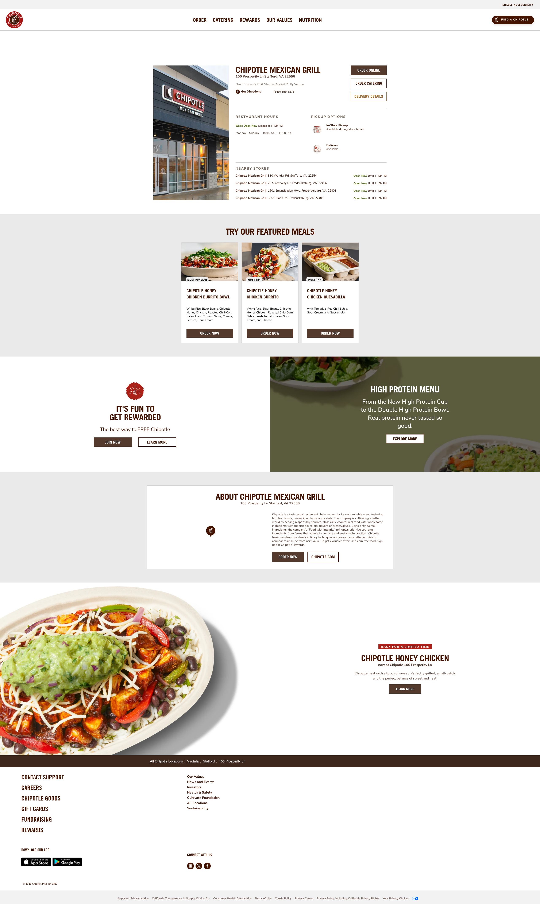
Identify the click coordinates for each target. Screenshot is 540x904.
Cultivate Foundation (203, 797)
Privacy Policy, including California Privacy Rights (348, 898)
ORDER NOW (209, 333)
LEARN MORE (405, 689)
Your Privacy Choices (396, 898)
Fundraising (36, 819)
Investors (194, 787)
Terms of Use (263, 898)
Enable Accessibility (517, 5)
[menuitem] (200, 20)
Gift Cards (34, 809)
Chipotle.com (323, 556)
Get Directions (251, 92)
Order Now (287, 556)
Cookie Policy (283, 898)
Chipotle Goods (40, 798)
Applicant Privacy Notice (132, 898)
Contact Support (42, 777)
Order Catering (368, 83)
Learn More (161, 442)
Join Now (113, 442)
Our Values (195, 776)
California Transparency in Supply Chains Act (181, 898)
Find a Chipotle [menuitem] (514, 20)
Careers (31, 787)
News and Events (200, 782)
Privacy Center (304, 898)
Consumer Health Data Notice (232, 898)
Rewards (32, 830)
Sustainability (197, 808)
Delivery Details (368, 96)
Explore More (405, 438)
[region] (211, 537)
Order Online (368, 70)
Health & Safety (199, 792)
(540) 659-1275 (284, 91)
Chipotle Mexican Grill (251, 176)
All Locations (197, 803)
